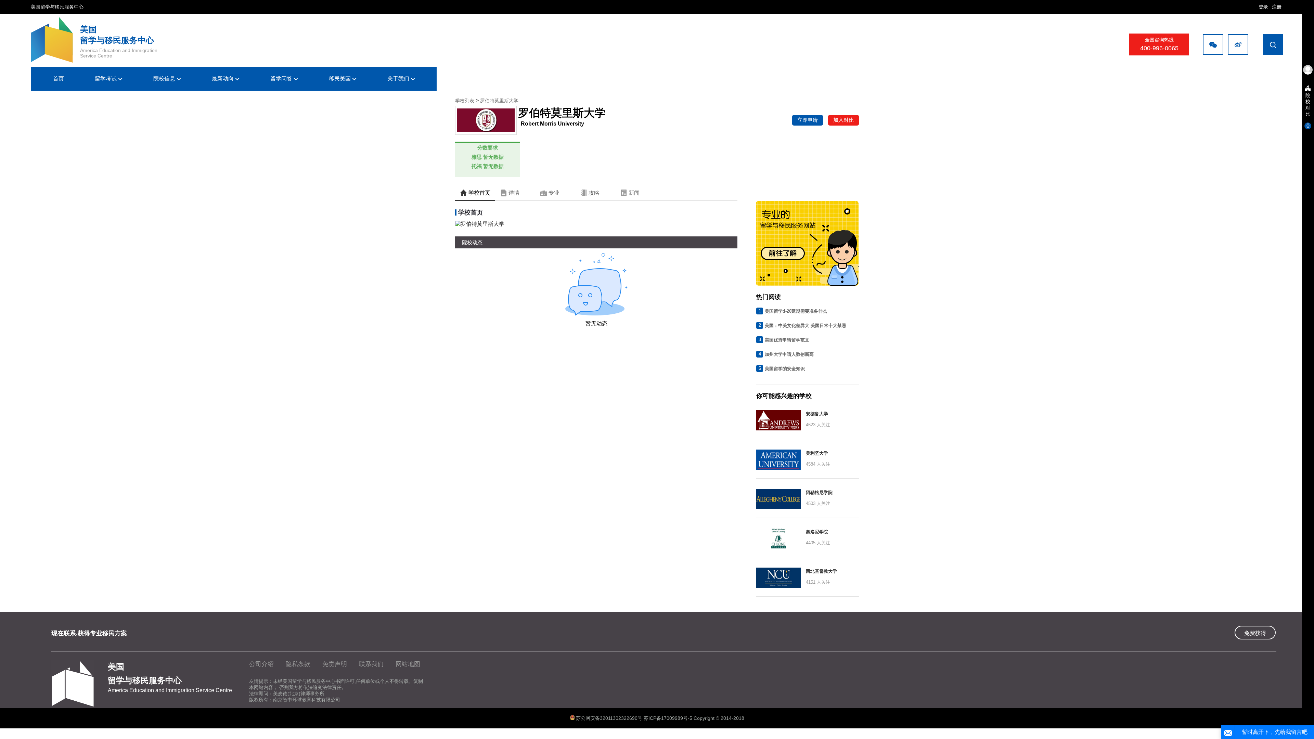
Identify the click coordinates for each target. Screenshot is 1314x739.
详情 (513, 193)
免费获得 (1255, 633)
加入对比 (843, 120)
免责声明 (334, 664)
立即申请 (807, 120)
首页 (58, 78)
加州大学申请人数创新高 (789, 354)
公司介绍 (261, 664)
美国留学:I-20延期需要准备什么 (796, 311)
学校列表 (464, 100)
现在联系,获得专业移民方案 (89, 633)
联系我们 (371, 664)
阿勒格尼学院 (819, 492)
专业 (553, 193)
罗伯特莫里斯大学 (499, 100)
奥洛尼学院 (817, 531)
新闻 (633, 193)
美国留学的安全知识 (785, 368)
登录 (1263, 6)
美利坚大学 (817, 453)
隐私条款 (298, 664)
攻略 (593, 193)
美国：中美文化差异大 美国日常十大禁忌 (805, 325)
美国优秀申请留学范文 (787, 339)
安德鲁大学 (817, 413)
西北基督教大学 (821, 571)
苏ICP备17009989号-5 (669, 718)
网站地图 (408, 664)
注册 (1276, 6)
